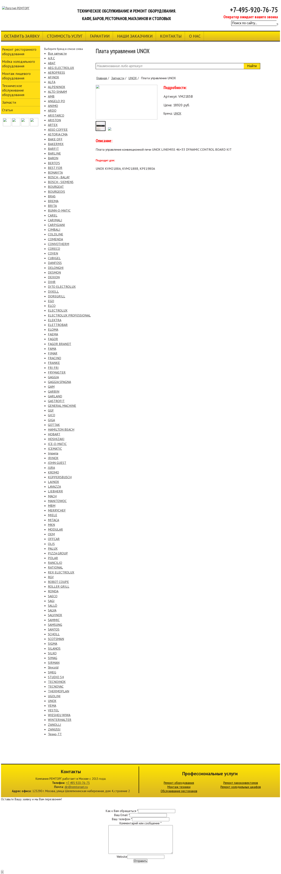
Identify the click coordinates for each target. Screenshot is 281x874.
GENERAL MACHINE (62, 406)
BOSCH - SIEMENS (60, 182)
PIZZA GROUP (58, 553)
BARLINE (54, 153)
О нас (195, 36)
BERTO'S (54, 163)
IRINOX (53, 458)
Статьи (7, 110)
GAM (51, 386)
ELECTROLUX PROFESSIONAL (69, 315)
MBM (51, 506)
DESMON (54, 272)
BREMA (53, 201)
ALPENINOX (56, 87)
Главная (101, 78)
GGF (51, 410)
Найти (252, 66)
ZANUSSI (54, 729)
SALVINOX (55, 615)
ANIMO (53, 106)
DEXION (54, 277)
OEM (51, 534)
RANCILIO (55, 563)
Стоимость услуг (64, 36)
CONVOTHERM (58, 244)
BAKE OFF (55, 139)
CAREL (52, 215)
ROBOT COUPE (58, 582)
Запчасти (117, 78)
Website (122, 857)
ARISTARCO (56, 115)
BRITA (52, 206)
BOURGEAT (56, 187)
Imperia (53, 453)
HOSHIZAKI (56, 439)
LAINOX (53, 482)
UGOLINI (54, 696)
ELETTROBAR (58, 325)
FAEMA (53, 334)
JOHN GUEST (57, 463)
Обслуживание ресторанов (179, 791)
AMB (51, 96)
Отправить (140, 861)
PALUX (53, 548)
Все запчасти (57, 53)
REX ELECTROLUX (61, 572)
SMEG (52, 672)
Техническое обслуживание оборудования (13, 90)
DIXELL (53, 291)
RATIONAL (55, 567)
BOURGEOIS (56, 191)
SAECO (52, 596)
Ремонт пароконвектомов (240, 783)
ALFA (51, 82)
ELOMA (53, 329)
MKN (51, 525)
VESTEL (53, 710)
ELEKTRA (54, 320)
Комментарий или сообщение (140, 823)
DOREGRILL (56, 296)
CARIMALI (55, 220)
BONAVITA (55, 172)
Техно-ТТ (55, 734)
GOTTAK (54, 425)
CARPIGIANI (56, 225)
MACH (52, 496)
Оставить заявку (21, 36)
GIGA (51, 420)
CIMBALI (54, 229)
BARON (53, 158)
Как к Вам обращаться (122, 811)
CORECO (54, 249)
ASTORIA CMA (57, 134)
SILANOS (54, 648)
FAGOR (53, 339)
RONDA (53, 591)
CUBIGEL (54, 258)
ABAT (52, 63)
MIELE (52, 515)
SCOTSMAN (56, 639)
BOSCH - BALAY (59, 177)
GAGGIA (53, 377)
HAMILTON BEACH (61, 429)
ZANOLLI (54, 725)
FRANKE (54, 363)
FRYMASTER (57, 372)
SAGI (51, 601)
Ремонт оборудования (179, 783)
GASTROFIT (56, 401)
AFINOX (53, 77)
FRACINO (54, 358)
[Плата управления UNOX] (126, 118)
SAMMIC (54, 620)
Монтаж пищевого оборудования (16, 75)
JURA (51, 468)
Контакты (171, 36)
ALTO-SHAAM (57, 91)
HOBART (54, 434)
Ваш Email (122, 815)
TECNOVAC (56, 686)
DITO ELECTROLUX (62, 286)
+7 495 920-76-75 (78, 783)
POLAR (53, 558)
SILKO (52, 653)
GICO (51, 415)
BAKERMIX (56, 144)
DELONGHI (56, 268)
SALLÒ (52, 605)
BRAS (52, 196)
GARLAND (55, 396)
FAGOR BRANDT (59, 344)
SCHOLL (54, 634)
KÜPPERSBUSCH (60, 477)
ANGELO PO (56, 101)
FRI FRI (53, 368)
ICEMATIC (55, 448)
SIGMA (52, 643)
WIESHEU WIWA (59, 715)
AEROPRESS (56, 72)
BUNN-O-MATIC (59, 210)
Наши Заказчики (135, 36)
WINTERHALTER (59, 720)
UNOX (52, 701)
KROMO (53, 472)
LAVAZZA (54, 486)
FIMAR (52, 353)
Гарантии (100, 36)
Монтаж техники (178, 787)
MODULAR (55, 529)
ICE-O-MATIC (57, 444)
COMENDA (55, 239)
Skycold (53, 667)
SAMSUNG (55, 625)
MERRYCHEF (57, 510)
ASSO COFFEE (58, 129)
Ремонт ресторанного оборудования (19, 51)
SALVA (52, 610)
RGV (51, 577)
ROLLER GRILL (58, 586)
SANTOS (53, 629)
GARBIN (53, 391)
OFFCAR (54, 539)
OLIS (51, 544)
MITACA (53, 520)
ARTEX (53, 125)
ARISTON (54, 120)
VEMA (52, 705)
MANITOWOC (57, 501)
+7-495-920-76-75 (254, 9)
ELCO (52, 306)
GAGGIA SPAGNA (59, 382)
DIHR (52, 282)
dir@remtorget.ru (76, 787)
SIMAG (52, 658)
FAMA (52, 348)
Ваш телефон (122, 819)
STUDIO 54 (56, 677)
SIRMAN (53, 663)
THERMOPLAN (58, 691)
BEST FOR (55, 168)
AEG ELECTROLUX (61, 68)
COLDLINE (55, 234)
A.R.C (51, 58)
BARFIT (53, 149)
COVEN (53, 253)
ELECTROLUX (57, 310)
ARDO (52, 110)
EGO (51, 301)
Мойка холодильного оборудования (18, 63)
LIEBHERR (55, 491)
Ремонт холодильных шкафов (241, 787)
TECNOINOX (57, 682)
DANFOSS (55, 263)
